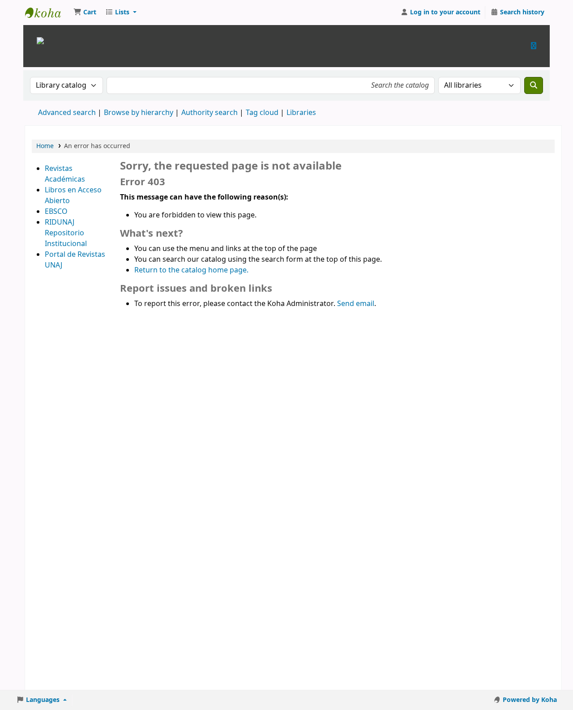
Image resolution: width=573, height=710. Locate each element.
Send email (355, 303)
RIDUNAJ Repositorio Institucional (66, 233)
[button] (85, 12)
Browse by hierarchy (138, 112)
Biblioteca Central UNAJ (47, 12)
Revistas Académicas (65, 174)
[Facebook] (533, 46)
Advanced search (67, 112)
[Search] (533, 85)
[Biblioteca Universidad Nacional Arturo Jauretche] (40, 40)
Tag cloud (262, 112)
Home (45, 146)
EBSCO (56, 211)
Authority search (209, 112)
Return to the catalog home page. (191, 270)
